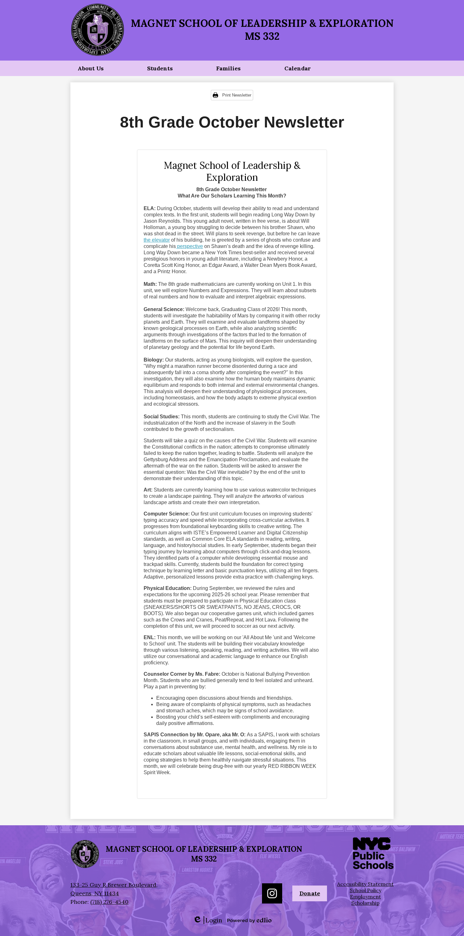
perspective (189, 246)
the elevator (157, 240)
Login (207, 920)
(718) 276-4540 (109, 901)
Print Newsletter (236, 95)
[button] (90, 68)
